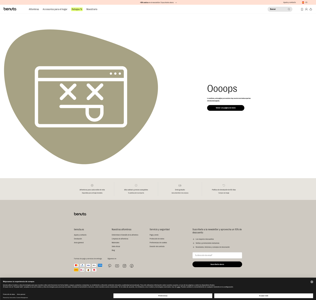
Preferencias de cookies (158, 243)
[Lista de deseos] (302, 9)
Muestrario (91, 9)
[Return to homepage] (10, 8)
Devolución (78, 239)
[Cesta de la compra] (310, 9)
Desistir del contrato (157, 246)
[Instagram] (124, 266)
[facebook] (132, 266)
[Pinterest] (110, 266)
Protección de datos (157, 239)
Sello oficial (116, 246)
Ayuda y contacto (289, 2)
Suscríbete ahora (217, 264)
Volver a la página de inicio (226, 108)
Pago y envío (154, 235)
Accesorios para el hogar (55, 9)
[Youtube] (117, 266)
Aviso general (79, 243)
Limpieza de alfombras (120, 239)
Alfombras (34, 9)
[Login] (306, 9)
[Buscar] (288, 9)
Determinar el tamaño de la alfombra (125, 235)
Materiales (115, 243)
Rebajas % (77, 9)
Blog (113, 250)
